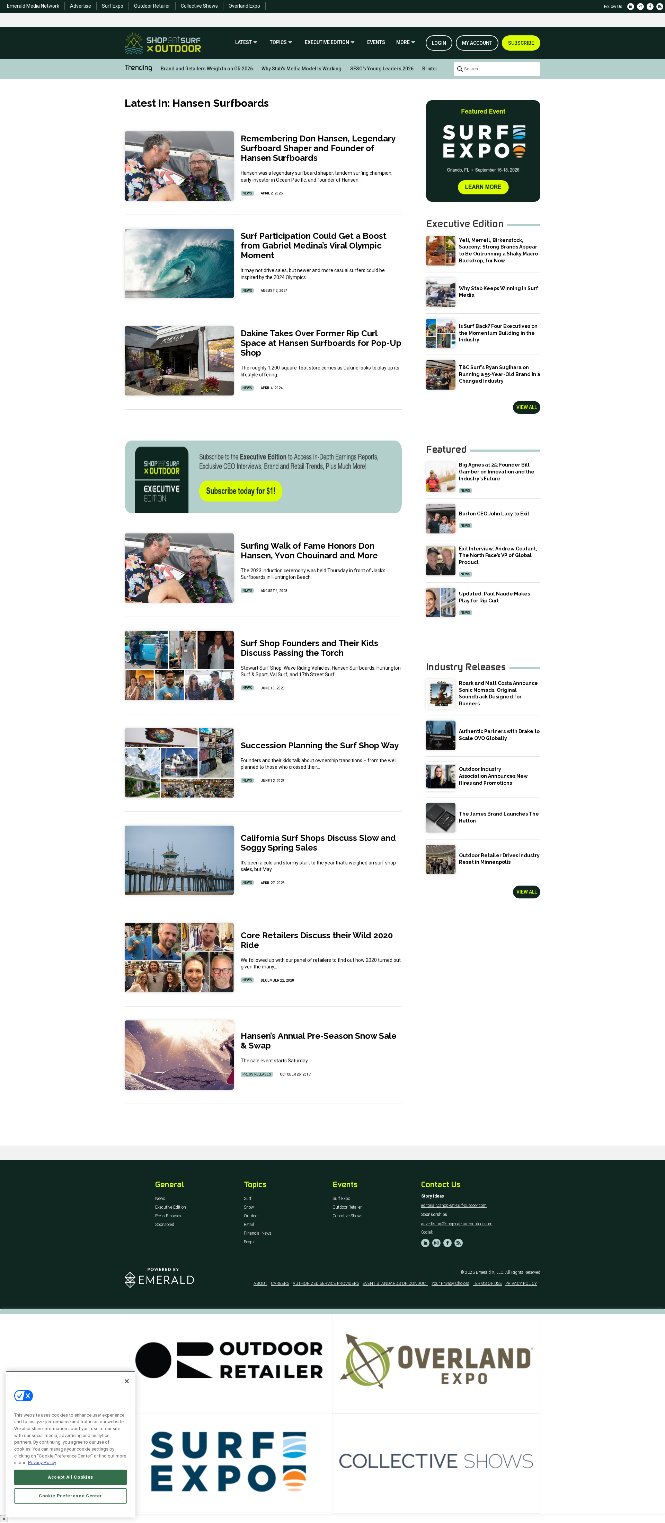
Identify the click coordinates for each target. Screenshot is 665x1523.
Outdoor (251, 1216)
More (403, 42)
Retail (249, 1224)
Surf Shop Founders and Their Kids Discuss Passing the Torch (309, 648)
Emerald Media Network (33, 5)
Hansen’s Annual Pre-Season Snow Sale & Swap (319, 1041)
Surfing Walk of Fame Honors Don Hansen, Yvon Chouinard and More (309, 550)
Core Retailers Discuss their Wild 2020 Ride (317, 940)
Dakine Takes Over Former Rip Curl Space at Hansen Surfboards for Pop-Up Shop (321, 343)
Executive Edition (327, 42)
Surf (247, 1198)
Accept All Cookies (70, 1477)
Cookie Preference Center (70, 1495)
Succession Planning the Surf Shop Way (320, 745)
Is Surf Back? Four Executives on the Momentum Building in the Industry (498, 332)
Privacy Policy (42, 1462)
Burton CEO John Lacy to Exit (494, 513)
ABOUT (260, 1283)
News (247, 193)
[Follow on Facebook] (650, 6)
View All (526, 407)
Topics (278, 42)
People (249, 1242)
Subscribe (521, 43)
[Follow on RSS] (659, 6)
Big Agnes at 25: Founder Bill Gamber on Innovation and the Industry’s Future (496, 471)
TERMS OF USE (487, 1283)
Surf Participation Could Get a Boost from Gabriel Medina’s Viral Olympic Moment (314, 245)
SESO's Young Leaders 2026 (382, 68)
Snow (249, 1207)
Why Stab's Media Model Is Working (301, 68)
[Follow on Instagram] (640, 6)
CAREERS (280, 1283)
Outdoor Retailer (152, 5)
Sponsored (164, 1224)
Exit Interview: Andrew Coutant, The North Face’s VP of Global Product (498, 555)
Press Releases (256, 1074)
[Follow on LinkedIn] (630, 6)
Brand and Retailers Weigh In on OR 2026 (207, 68)
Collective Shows (199, 5)
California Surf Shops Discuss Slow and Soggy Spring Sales (318, 843)
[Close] (126, 1381)
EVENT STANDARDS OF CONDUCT (395, 1283)
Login (439, 43)
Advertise (80, 5)
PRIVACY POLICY (521, 1283)
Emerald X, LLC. (490, 1272)
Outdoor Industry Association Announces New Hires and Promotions (493, 775)
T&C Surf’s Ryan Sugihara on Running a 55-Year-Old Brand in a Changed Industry (499, 374)
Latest (243, 42)
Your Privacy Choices (450, 1283)
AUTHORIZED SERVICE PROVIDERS (326, 1283)
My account (477, 43)
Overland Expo (244, 5)
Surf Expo (112, 5)
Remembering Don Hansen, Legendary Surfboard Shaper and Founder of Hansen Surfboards (318, 148)
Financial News (258, 1233)
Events (376, 42)
